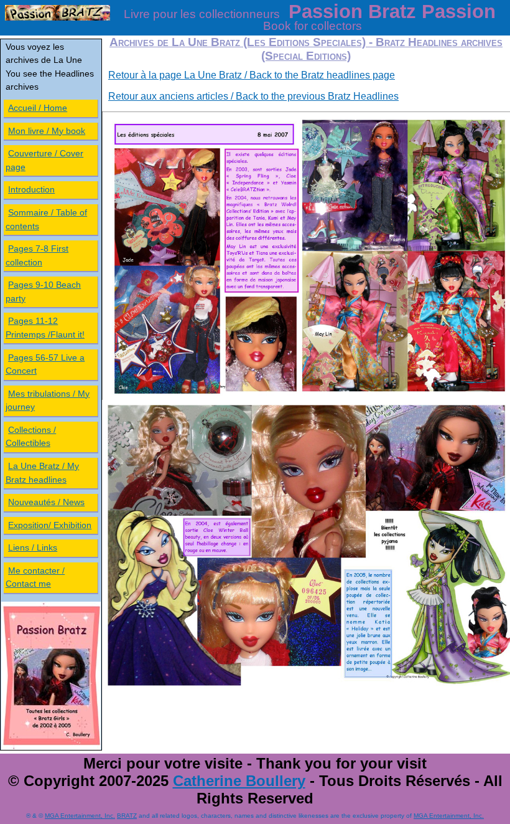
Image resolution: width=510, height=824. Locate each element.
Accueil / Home (37, 108)
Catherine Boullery (239, 780)
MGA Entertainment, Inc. (80, 815)
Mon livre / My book (46, 131)
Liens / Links (32, 547)
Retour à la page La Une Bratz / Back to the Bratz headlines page (251, 75)
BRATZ (127, 815)
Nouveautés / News (46, 502)
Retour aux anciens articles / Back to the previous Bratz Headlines (253, 96)
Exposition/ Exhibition (49, 525)
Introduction (31, 189)
